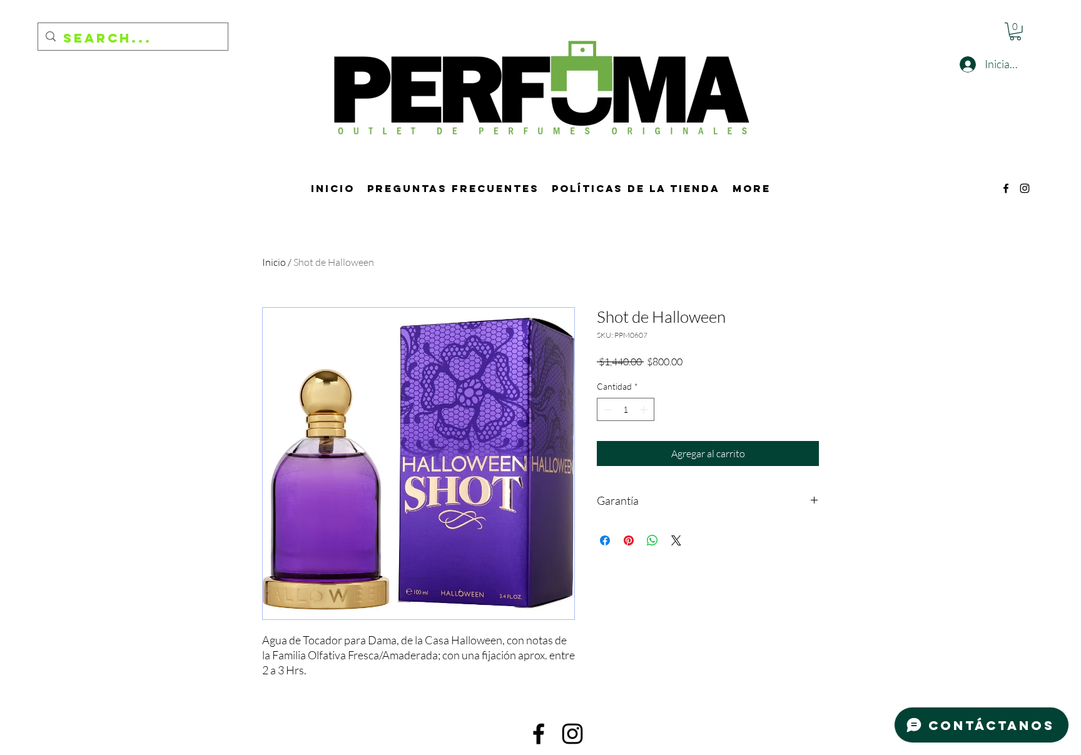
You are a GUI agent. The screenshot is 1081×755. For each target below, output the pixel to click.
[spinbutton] (625, 409)
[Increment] (644, 409)
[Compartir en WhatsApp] (652, 540)
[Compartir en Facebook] (604, 540)
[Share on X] (676, 540)
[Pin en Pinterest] (628, 540)
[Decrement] (606, 409)
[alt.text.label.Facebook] (1006, 188)
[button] (1015, 32)
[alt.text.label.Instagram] (1024, 188)
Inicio (274, 262)
